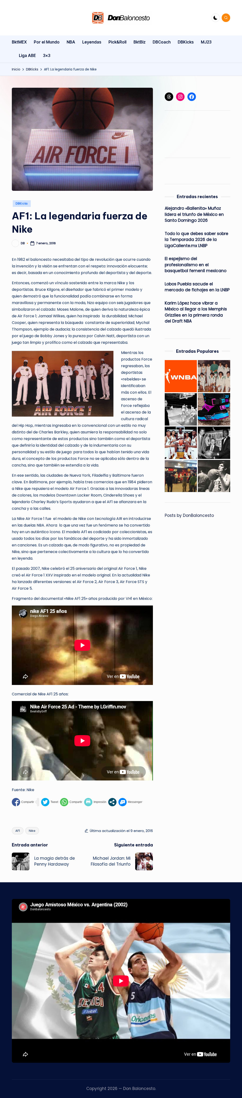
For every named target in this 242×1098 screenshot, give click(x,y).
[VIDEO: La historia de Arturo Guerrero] (214, 476)
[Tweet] (49, 802)
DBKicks (22, 203)
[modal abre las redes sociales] (112, 802)
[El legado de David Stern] (214, 443)
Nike (32, 830)
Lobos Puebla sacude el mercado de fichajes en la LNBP (197, 287)
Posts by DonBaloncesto (189, 515)
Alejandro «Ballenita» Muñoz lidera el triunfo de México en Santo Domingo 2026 (194, 214)
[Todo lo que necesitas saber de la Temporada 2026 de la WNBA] (181, 376)
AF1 (17, 830)
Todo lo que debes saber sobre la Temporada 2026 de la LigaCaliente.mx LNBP (196, 239)
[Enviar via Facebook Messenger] (130, 802)
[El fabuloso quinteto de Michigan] (181, 443)
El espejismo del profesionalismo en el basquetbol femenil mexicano (195, 265)
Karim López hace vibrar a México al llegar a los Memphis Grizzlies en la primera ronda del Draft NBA (196, 312)
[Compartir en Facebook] (23, 802)
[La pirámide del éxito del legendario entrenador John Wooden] (181, 409)
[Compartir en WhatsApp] (71, 802)
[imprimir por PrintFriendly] (95, 802)
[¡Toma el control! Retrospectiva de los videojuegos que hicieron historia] (181, 476)
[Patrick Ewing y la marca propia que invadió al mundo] (214, 409)
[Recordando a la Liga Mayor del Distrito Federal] (214, 376)
